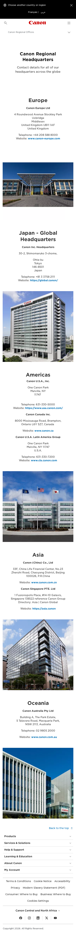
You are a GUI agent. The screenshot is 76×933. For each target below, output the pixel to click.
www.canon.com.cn (44, 582)
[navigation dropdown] (69, 23)
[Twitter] (46, 918)
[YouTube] (55, 918)
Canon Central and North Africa (37, 910)
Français (32, 12)
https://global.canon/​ (44, 280)
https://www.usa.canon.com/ (44, 408)
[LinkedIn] (38, 918)
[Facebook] (20, 918)
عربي (43, 12)
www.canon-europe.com (44, 138)
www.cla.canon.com (44, 460)
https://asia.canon (44, 608)
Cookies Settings (38, 900)
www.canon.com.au (44, 737)
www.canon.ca (44, 430)
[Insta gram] (29, 918)
